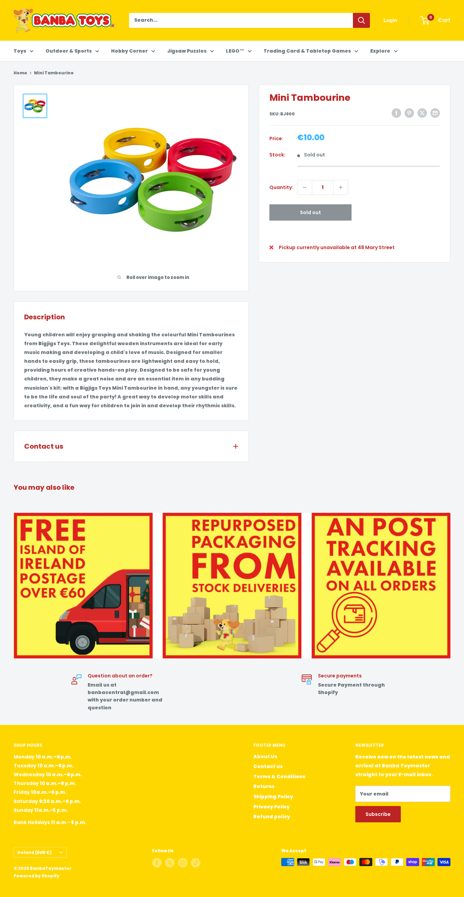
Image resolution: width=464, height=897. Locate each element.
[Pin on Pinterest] (409, 113)
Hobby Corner (129, 51)
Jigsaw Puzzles (187, 51)
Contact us (268, 766)
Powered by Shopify (36, 876)
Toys (20, 51)
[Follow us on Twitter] (170, 862)
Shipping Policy (273, 796)
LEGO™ (235, 51)
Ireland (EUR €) (34, 852)
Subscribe (378, 814)
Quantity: (281, 187)
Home (20, 73)
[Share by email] (435, 113)
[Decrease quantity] (305, 187)
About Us (265, 756)
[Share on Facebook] (396, 113)
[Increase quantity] (341, 187)
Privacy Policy (271, 806)
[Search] (361, 20)
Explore (380, 51)
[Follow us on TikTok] (195, 862)
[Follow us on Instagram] (183, 862)
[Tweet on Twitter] (422, 113)
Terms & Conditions (279, 776)
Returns (263, 786)
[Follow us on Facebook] (157, 862)
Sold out (310, 212)
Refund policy (271, 816)
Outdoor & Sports (69, 51)
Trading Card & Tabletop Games (307, 51)
